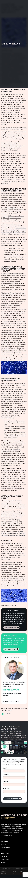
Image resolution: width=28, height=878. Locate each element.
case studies (5, 859)
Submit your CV (10, 627)
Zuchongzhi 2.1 (12, 208)
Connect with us (5, 835)
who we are (4, 857)
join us (3, 862)
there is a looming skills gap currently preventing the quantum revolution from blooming (13, 533)
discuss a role (5, 847)
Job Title (5, 774)
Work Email (6, 788)
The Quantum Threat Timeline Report (13, 293)
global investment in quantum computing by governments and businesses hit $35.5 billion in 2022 (13, 230)
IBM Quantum (19, 102)
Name (5, 768)
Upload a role (10, 649)
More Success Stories (11, 701)
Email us (3, 844)
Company (6, 781)
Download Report (11, 798)
